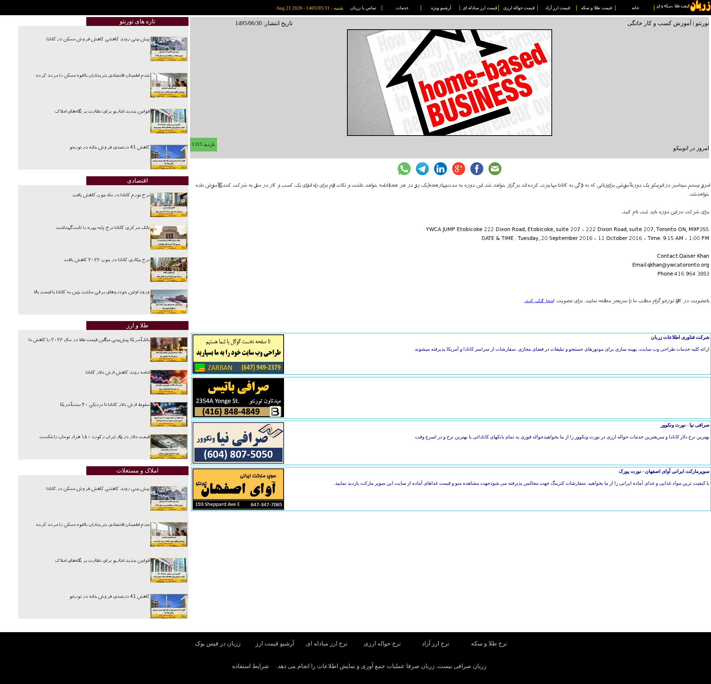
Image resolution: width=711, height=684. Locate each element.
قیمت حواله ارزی (519, 7)
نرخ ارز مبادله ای (326, 643)
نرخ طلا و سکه (489, 643)
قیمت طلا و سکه (596, 7)
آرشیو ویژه (441, 7)
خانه (635, 7)
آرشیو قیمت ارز (275, 643)
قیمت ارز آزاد (557, 7)
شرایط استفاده (250, 666)
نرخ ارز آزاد (435, 643)
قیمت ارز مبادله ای (480, 7)
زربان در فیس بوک (218, 643)
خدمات (402, 7)
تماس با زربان (363, 7)
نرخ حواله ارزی (382, 643)
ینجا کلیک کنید (539, 301)
